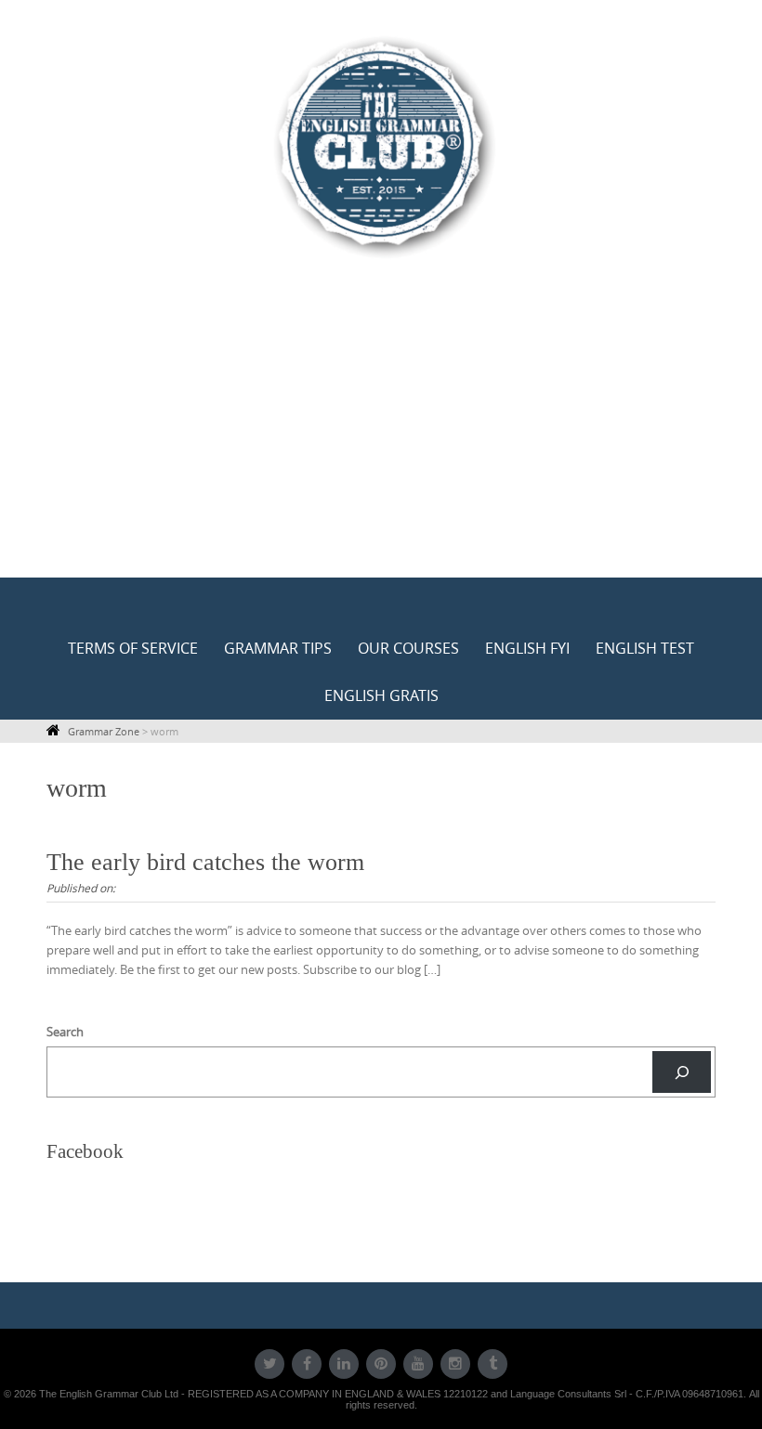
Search (65, 1031)
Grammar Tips (278, 648)
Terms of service (133, 648)
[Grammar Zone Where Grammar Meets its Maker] (381, 146)
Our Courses (408, 648)
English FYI (527, 648)
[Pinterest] (381, 1364)
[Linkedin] (344, 1364)
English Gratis (381, 695)
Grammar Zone (103, 731)
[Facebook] (307, 1364)
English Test (645, 648)
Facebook (85, 1151)
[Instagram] (455, 1364)
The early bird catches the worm (205, 862)
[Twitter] (269, 1364)
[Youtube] (418, 1364)
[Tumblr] (492, 1364)
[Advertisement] (381, 438)
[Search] (681, 1072)
